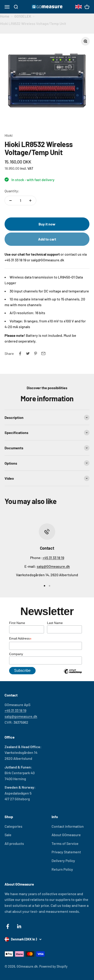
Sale (8, 835)
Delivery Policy (63, 860)
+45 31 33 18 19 (53, 557)
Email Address (20, 639)
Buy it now (47, 224)
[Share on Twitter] (28, 353)
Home (4, 16)
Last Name (55, 623)
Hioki (9, 135)
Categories (13, 826)
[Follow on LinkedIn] (19, 926)
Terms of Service (65, 843)
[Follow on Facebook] (8, 926)
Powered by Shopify (53, 966)
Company (16, 654)
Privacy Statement (66, 852)
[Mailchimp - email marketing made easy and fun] (73, 675)
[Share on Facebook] (20, 353)
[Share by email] (43, 353)
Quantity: (12, 191)
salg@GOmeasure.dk (53, 566)
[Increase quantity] (30, 200)
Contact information (68, 826)
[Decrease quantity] (10, 200)
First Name (17, 623)
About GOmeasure (66, 835)
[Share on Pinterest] (35, 353)
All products (14, 843)
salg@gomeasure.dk (21, 716)
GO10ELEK (22, 16)
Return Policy (62, 869)
